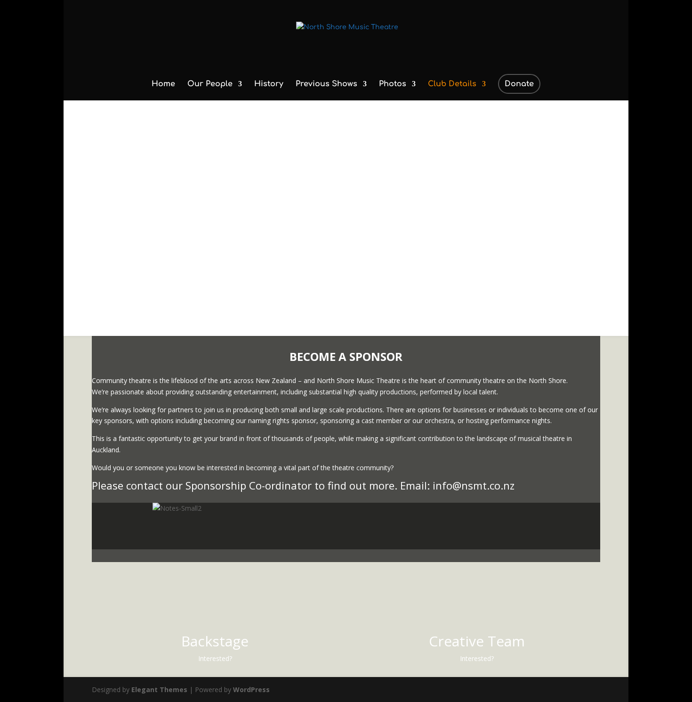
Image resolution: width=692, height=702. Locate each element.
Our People (210, 84)
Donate (519, 84)
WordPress (251, 689)
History (268, 84)
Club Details (452, 84)
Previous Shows (326, 84)
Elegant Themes (159, 689)
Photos (392, 84)
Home (163, 84)
